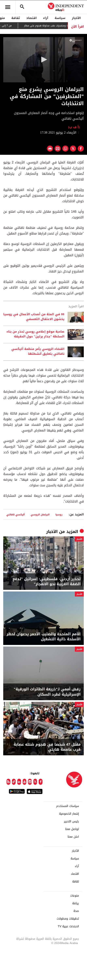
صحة (76, 911)
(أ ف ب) (74, 127)
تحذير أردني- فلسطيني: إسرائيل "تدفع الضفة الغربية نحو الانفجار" (47, 582)
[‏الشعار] (76, 40)
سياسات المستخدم (67, 806)
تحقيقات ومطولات (68, 919)
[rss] (8, 782)
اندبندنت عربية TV (68, 926)
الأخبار (76, 18)
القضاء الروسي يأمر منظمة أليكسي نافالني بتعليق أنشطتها (37, 351)
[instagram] (30, 782)
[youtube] (25, 782)
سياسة (60, 18)
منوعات (74, 896)
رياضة (75, 903)
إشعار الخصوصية (69, 814)
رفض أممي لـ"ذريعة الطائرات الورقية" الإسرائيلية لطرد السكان (47, 692)
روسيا (58, 514)
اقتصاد (31, 18)
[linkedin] (19, 782)
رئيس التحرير (71, 821)
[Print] (50, 148)
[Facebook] (40, 782)
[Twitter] (35, 782)
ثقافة (15, 18)
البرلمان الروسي (40, 514)
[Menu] (7, 7)
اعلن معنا (73, 837)
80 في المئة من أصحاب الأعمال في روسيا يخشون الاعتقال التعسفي (33, 317)
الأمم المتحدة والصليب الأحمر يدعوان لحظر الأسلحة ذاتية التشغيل (43, 637)
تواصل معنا (72, 829)
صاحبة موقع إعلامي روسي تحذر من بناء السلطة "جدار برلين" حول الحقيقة (35, 334)
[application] (43, 59)
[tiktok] (14, 782)
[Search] (22, 7)
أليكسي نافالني (15, 514)
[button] (43, 59)
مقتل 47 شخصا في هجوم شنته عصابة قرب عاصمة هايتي (47, 747)
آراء (45, 18)
